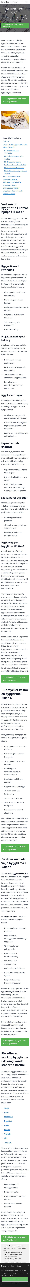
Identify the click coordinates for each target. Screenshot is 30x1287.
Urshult (7, 1134)
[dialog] (15, 1275)
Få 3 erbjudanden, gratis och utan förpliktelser (12, 26)
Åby (5, 1138)
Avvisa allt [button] (15, 1283)
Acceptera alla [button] (15, 1279)
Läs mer (12, 1275)
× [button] (28, 1265)
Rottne (7, 1129)
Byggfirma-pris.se (9, 2)
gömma (6, 141)
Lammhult (8, 1116)
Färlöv (6, 1112)
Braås (6, 1125)
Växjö (6, 1108)
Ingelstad (8, 1121)
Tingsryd (7, 1142)
